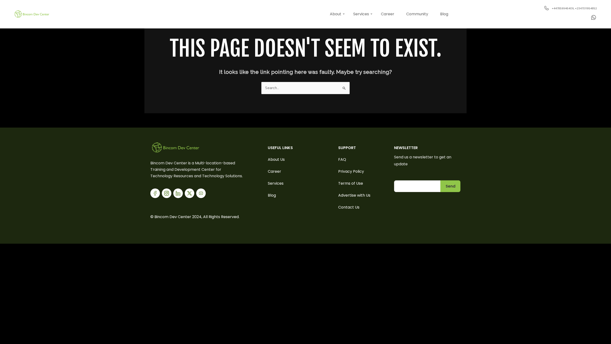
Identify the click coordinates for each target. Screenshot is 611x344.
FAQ (342, 159)
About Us (276, 159)
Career (387, 14)
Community (417, 14)
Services (361, 14)
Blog (444, 14)
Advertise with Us (354, 195)
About (335, 14)
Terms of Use (350, 183)
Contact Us (348, 207)
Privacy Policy (351, 171)
